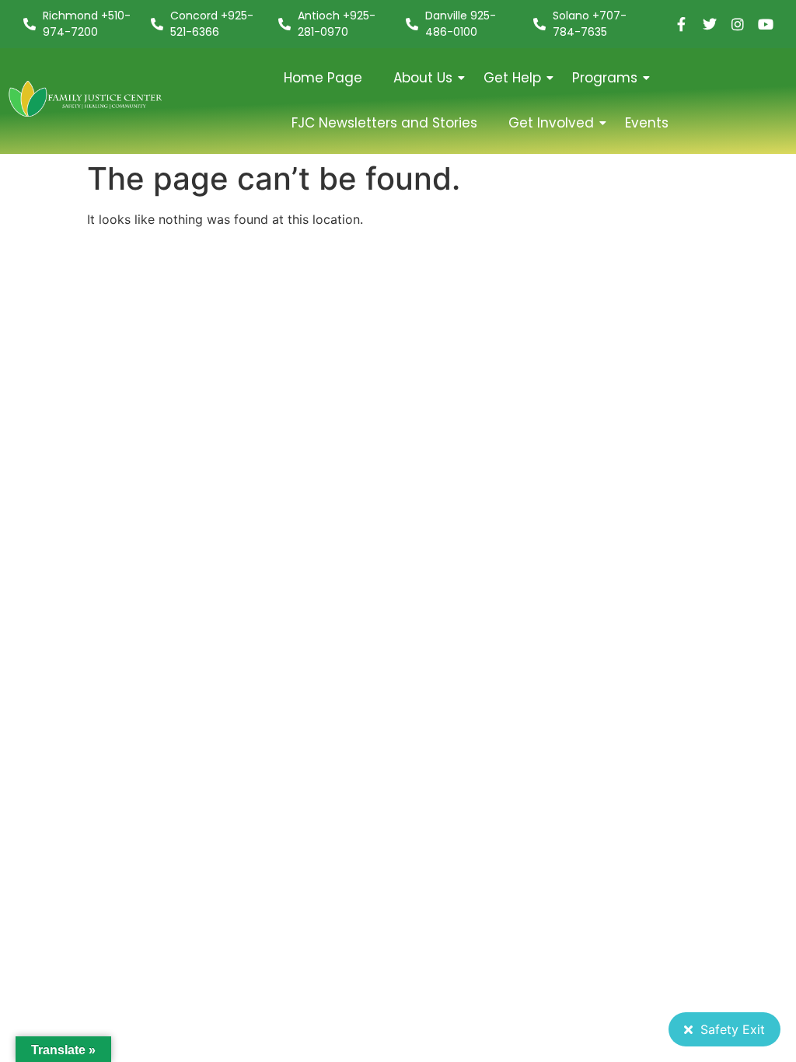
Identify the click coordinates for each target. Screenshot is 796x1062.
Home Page (323, 77)
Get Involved (551, 123)
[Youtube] (766, 24)
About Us (422, 77)
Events (647, 123)
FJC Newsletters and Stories (384, 123)
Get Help (512, 77)
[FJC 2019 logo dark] (86, 99)
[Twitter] (710, 24)
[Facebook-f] (682, 24)
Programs (604, 77)
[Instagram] (738, 24)
